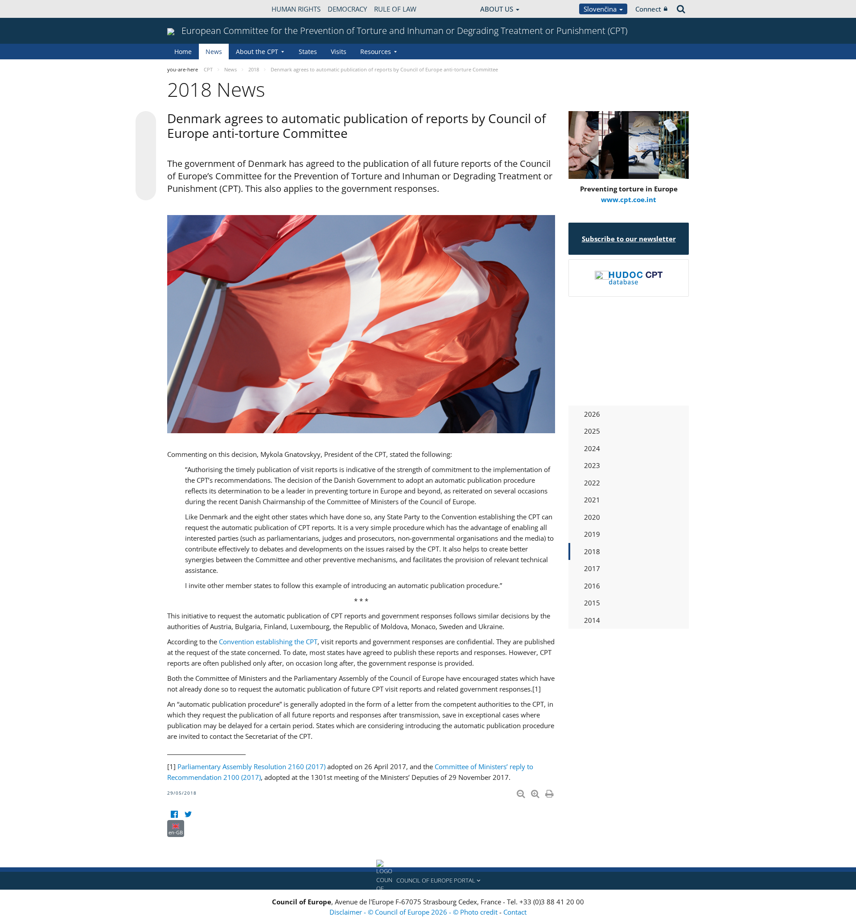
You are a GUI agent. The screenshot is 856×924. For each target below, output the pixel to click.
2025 (592, 431)
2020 (592, 517)
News (214, 51)
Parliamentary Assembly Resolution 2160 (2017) (251, 766)
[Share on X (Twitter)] (145, 139)
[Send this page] (145, 190)
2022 (592, 482)
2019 (592, 534)
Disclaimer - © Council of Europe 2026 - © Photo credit (414, 911)
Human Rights (296, 8)
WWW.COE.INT (189, 9)
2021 (592, 499)
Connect (648, 8)
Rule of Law (395, 8)
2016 (592, 585)
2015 (592, 602)
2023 (592, 465)
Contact (515, 911)
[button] (428, 881)
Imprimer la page (550, 792)
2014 (592, 620)
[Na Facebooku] (174, 814)
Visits (338, 51)
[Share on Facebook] (145, 156)
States (308, 51)
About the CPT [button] (257, 51)
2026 (592, 414)
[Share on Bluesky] (145, 122)
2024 (592, 448)
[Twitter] (188, 814)
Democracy (347, 8)
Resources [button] (375, 51)
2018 (592, 551)
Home (183, 51)
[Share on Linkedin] (145, 173)
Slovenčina (601, 8)
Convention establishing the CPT (268, 641)
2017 (592, 568)
